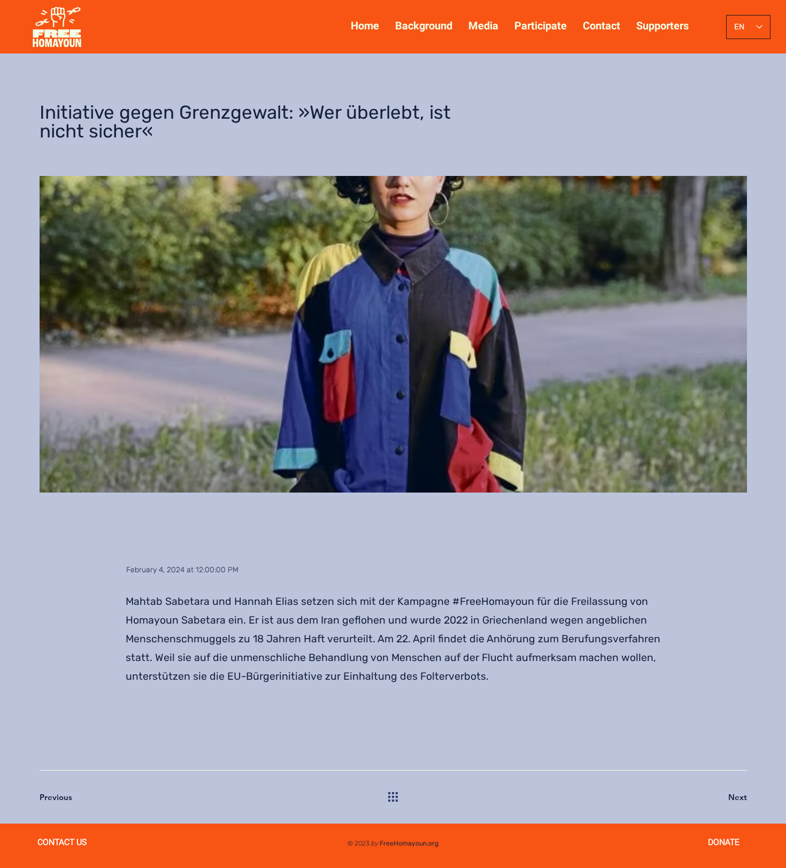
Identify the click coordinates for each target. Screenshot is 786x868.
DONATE (723, 842)
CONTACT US (62, 842)
